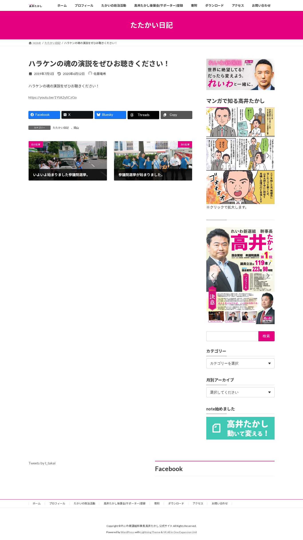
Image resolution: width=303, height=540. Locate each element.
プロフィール (57, 503)
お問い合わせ (220, 503)
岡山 (76, 127)
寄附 (156, 503)
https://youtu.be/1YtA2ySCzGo (52, 97)
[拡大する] (269, 113)
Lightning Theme (150, 532)
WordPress (127, 532)
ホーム (37, 503)
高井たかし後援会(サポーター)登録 (125, 503)
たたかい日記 (61, 127)
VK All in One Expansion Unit (180, 532)
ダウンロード (176, 503)
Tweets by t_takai (41, 463)
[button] (268, 156)
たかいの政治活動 (84, 503)
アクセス (198, 503)
